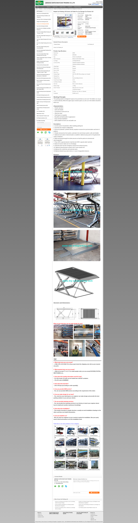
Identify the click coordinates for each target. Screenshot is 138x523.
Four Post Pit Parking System (43, 78)
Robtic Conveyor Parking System (43, 101)
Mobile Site (94, 519)
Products (43, 6)
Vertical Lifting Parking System (43, 97)
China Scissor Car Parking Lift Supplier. (49, 521)
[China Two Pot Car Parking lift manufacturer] (40, 2)
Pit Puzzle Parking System (42, 95)
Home (38, 6)
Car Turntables (40, 111)
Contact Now (44, 129)
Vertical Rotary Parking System (43, 107)
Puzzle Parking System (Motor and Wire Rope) (54, 513)
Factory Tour (55, 6)
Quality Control (62, 6)
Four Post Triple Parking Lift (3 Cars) (44, 42)
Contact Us (70, 6)
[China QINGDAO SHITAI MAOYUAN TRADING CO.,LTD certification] (40, 146)
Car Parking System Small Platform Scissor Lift (88, 507)
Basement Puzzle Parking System (44, 84)
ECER (101, 521)
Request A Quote (96, 3)
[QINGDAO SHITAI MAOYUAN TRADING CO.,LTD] (102, 4)
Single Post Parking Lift (41, 21)
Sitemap (92, 518)
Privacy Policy (38, 521)
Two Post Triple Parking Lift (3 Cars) (44, 39)
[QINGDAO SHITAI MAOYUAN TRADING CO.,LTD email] (39, 133)
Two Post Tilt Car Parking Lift (42, 19)
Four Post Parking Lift (41, 26)
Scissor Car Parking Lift (48, 8)
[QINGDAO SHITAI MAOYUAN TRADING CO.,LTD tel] (38, 136)
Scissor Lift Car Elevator (42, 64)
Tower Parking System (41, 105)
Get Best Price (70, 37)
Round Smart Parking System (43, 99)
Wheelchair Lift (40, 113)
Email (101, 3)
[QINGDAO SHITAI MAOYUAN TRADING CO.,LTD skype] (50, 133)
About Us (48, 6)
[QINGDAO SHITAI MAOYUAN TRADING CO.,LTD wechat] (46, 133)
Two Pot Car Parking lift (41, 13)
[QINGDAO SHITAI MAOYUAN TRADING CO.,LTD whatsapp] (42, 133)
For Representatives (41, 118)
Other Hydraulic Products (42, 115)
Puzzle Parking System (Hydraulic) (44, 91)
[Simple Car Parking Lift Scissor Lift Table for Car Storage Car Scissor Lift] (64, 21)
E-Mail (92, 516)
